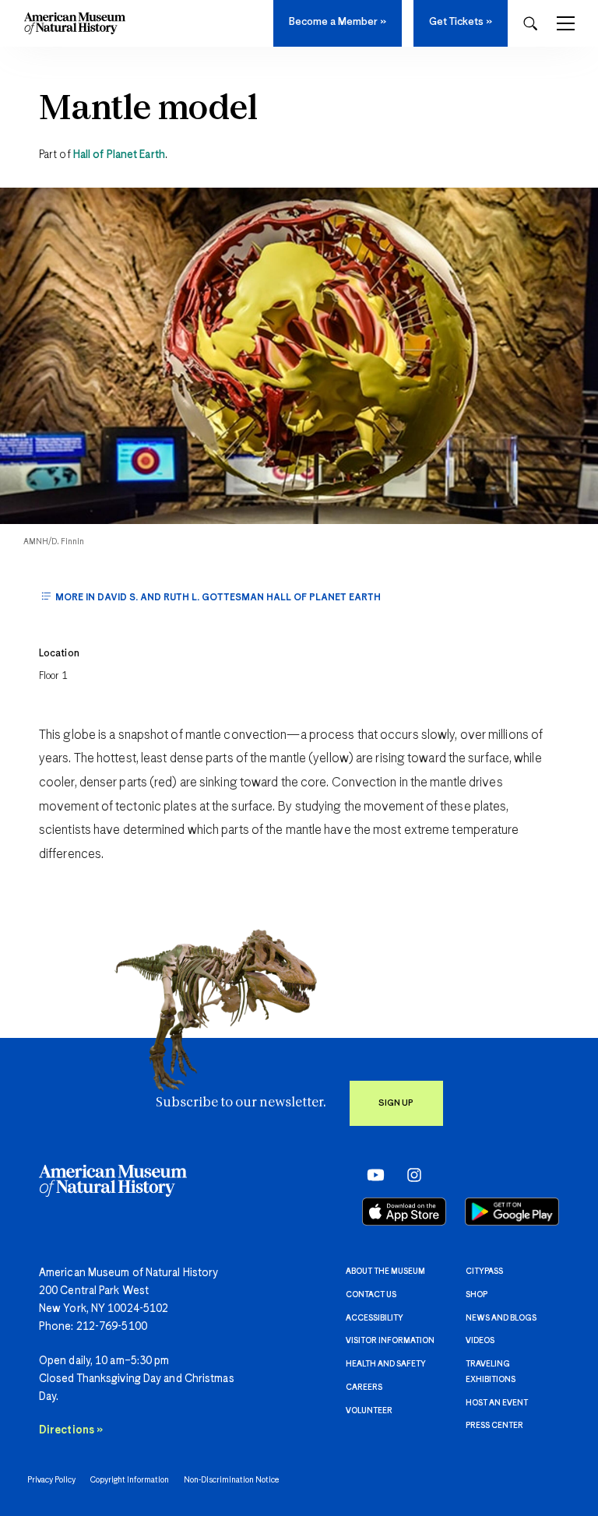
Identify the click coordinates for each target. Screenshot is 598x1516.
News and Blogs (501, 1318)
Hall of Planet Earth (119, 154)
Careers (364, 1387)
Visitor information (390, 1341)
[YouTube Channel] (372, 1174)
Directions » (71, 1430)
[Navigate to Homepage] (74, 23)
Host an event (497, 1403)
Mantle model (148, 109)
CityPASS (484, 1271)
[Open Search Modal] (530, 23)
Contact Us (371, 1295)
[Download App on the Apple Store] (404, 1212)
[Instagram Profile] (409, 1174)
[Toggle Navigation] (566, 23)
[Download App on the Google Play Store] (512, 1212)
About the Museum (385, 1271)
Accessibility (374, 1318)
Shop (476, 1295)
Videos (480, 1341)
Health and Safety (386, 1364)
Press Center (494, 1426)
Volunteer (369, 1411)
